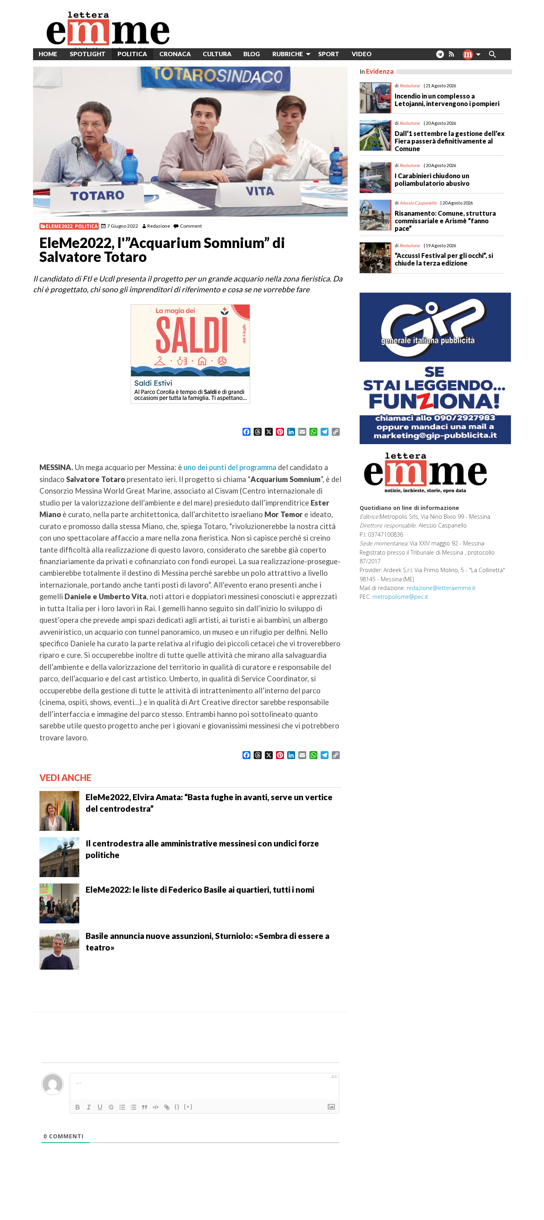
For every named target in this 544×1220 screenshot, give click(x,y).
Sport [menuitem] (328, 53)
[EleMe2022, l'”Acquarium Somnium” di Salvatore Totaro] (190, 141)
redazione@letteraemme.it (441, 588)
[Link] (166, 1107)
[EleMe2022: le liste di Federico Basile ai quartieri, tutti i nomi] (59, 902)
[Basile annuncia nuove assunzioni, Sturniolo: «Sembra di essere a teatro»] (59, 949)
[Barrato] (111, 1107)
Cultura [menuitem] (217, 53)
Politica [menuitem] (132, 53)
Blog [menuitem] (251, 53)
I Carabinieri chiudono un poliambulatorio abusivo (432, 179)
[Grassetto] (77, 1107)
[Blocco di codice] (155, 1107)
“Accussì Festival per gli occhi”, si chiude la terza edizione (444, 259)
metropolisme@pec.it (400, 596)
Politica (86, 226)
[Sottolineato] (100, 1107)
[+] (188, 1107)
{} (177, 1107)
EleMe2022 (59, 226)
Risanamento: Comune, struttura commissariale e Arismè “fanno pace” (445, 220)
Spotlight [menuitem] (88, 53)
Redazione (158, 226)
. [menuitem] (440, 57)
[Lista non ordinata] (133, 1107)
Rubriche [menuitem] (287, 53)
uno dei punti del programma (230, 467)
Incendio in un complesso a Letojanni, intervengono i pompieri (447, 99)
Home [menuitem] (48, 53)
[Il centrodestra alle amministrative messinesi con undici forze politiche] (59, 856)
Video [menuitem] (362, 53)
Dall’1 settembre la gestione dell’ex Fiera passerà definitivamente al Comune (450, 141)
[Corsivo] (88, 1107)
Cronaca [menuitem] (175, 53)
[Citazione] (144, 1107)
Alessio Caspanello (417, 202)
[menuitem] (383, 54)
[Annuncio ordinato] (122, 1107)
